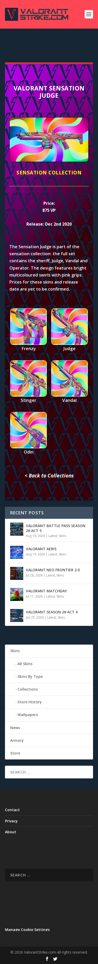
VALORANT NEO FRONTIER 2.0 (53, 569)
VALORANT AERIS (41, 548)
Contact (12, 809)
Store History (30, 701)
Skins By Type (30, 676)
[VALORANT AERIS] (16, 552)
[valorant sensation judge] (49, 160)
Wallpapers (28, 714)
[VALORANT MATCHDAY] (16, 594)
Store (15, 753)
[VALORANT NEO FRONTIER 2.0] (16, 573)
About (10, 831)
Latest (52, 536)
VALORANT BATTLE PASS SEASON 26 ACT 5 (55, 528)
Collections (28, 689)
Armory (17, 740)
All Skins (25, 663)
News (15, 727)
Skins (62, 536)
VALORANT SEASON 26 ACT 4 (52, 611)
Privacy (11, 820)
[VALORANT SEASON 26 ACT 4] (16, 615)
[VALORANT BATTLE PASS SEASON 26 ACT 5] (16, 529)
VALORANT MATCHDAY (46, 590)
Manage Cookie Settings (27, 929)
